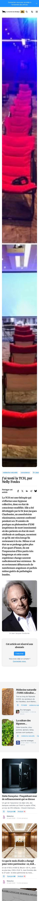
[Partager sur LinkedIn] (26, 491)
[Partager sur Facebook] (18, 491)
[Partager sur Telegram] (31, 491)
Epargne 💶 (11, 811)
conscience (25, 472)
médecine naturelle (10, 472)
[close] (36, 3)
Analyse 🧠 (21, 811)
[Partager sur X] (22, 491)
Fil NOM (24, 705)
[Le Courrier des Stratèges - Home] (13, 12)
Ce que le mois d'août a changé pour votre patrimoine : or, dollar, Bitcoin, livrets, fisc (19, 864)
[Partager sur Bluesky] (35, 491)
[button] (26, 12)
